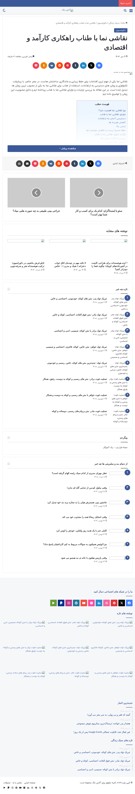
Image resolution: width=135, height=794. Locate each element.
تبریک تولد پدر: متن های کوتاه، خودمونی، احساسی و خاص (79, 298)
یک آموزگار (108, 447)
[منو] (131, 11)
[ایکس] (91, 65)
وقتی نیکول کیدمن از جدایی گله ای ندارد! (87, 488)
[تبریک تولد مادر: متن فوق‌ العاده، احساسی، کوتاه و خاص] (118, 320)
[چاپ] (19, 163)
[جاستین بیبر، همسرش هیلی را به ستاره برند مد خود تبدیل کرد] (118, 507)
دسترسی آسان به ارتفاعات (112, 118)
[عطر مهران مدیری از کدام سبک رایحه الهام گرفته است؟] (118, 478)
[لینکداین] (83, 65)
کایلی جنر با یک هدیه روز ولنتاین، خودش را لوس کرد (81, 530)
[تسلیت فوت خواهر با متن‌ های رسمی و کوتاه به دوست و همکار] (118, 400)
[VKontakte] (51, 65)
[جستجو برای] (125, 11)
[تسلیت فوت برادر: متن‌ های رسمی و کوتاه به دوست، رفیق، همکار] (118, 384)
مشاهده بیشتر (68, 148)
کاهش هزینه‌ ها (117, 122)
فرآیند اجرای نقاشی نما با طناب (110, 134)
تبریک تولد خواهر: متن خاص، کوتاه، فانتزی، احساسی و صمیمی (76, 347)
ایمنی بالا (121, 126)
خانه (123, 23)
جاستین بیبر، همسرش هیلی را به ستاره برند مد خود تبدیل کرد (77, 502)
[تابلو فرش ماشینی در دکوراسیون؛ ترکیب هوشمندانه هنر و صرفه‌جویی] (26, 249)
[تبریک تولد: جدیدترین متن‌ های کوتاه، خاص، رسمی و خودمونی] (118, 368)
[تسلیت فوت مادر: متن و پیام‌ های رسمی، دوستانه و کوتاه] (118, 416)
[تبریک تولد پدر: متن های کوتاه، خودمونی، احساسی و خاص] (118, 304)
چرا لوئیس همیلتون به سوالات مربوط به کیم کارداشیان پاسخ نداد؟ (75, 544)
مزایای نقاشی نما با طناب (113, 114)
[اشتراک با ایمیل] (27, 163)
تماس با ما (17, 782)
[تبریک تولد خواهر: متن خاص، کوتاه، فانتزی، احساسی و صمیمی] (118, 352)
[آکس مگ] (67, 10)
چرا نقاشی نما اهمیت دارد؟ (112, 110)
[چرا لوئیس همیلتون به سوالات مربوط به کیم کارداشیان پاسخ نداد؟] (118, 548)
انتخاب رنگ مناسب (116, 142)
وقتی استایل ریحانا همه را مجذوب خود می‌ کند (84, 517)
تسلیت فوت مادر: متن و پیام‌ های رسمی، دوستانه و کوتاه (79, 411)
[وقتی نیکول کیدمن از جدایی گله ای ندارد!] (118, 492)
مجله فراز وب (121, 447)
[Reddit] (59, 65)
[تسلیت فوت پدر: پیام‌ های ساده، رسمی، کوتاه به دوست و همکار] (23, 683)
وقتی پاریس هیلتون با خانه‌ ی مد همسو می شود (84, 558)
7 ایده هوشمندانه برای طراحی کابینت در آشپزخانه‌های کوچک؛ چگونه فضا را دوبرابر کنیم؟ (109, 266)
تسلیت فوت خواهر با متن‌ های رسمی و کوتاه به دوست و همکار (76, 395)
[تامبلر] (75, 65)
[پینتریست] (67, 65)
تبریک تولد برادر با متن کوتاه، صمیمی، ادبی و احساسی (80, 331)
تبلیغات (6, 782)
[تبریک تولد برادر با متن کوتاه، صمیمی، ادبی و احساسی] (118, 336)
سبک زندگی (114, 23)
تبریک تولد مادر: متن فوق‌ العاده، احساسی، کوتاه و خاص (80, 314)
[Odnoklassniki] (43, 65)
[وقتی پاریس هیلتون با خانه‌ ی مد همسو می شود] (118, 562)
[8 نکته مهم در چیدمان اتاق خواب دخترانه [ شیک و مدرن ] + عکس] (67, 249)
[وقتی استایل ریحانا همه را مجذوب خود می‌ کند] (118, 521)
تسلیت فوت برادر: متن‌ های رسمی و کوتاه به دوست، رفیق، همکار (75, 379)
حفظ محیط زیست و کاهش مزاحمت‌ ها (106, 130)
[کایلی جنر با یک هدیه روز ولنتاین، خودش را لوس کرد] (118, 534)
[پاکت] (36, 65)
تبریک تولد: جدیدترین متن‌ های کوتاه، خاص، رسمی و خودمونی (77, 363)
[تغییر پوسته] (4, 11)
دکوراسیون (102, 23)
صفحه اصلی (29, 782)
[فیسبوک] (99, 65)
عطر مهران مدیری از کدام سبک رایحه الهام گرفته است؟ (79, 473)
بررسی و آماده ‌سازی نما (113, 138)
